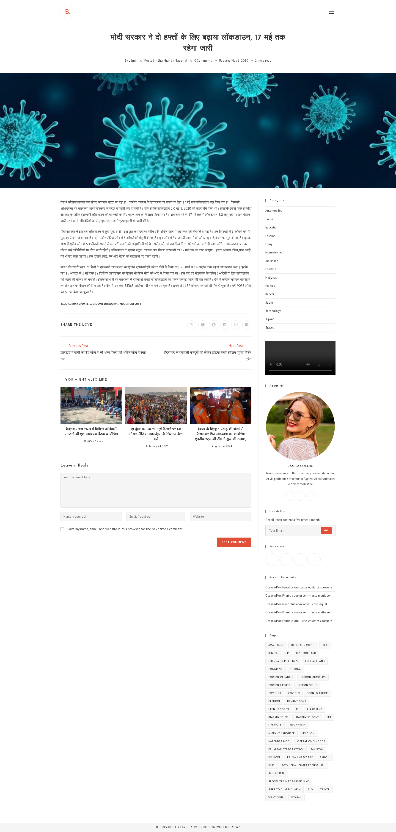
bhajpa (273, 653)
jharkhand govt (307, 717)
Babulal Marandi (303, 645)
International (273, 252)
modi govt (134, 303)
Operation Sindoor (311, 741)
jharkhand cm (278, 717)
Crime (269, 219)
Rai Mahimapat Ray (300, 757)
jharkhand (314, 709)
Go (326, 530)
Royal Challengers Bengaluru (304, 765)
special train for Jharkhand (288, 781)
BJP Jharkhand (306, 653)
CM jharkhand (315, 661)
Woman (296, 797)
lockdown (96, 303)
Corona (295, 669)
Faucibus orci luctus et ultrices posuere (307, 587)
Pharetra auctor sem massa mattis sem (307, 596)
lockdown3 (111, 303)
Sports (269, 303)
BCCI (325, 645)
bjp (287, 653)
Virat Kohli (276, 797)
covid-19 (274, 693)
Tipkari (269, 319)
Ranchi (269, 294)
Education (271, 227)
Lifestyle (270, 269)
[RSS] (314, 559)
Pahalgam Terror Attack (286, 749)
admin (133, 61)
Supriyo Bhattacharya (284, 789)
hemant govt (296, 701)
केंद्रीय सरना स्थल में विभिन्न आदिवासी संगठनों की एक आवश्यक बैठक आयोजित (91, 431)
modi (123, 303)
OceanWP (271, 587)
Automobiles (273, 211)
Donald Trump (317, 693)
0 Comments (203, 61)
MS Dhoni (308, 733)
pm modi (274, 757)
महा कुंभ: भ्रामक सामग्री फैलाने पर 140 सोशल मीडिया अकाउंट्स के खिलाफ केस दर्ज (156, 434)
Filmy (268, 244)
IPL (298, 709)
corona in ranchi (280, 677)
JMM (328, 717)
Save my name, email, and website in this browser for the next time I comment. (125, 529)
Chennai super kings (283, 661)
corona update (78, 303)
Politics (270, 286)
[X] (311, 496)
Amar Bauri (276, 645)
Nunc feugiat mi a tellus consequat (304, 604)
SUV (310, 789)
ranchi (325, 757)
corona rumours (313, 677)
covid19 (294, 693)
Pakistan (317, 749)
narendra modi (279, 741)
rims (271, 765)
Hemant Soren (278, 709)
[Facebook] (289, 496)
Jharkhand (165, 61)
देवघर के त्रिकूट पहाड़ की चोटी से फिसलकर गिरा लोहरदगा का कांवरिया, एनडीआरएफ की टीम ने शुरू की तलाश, (220, 434)
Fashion (270, 236)
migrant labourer (281, 733)
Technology (273, 311)
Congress (275, 669)
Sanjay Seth (276, 773)
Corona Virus (307, 685)
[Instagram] (300, 496)
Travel (269, 328)
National (181, 61)
